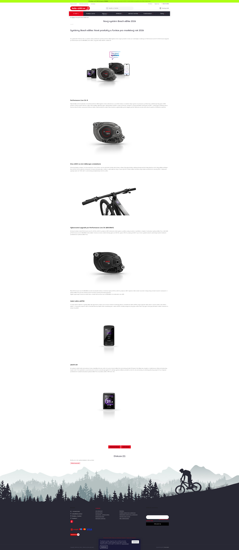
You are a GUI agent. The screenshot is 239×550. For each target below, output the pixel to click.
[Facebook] (71, 521)
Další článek (126, 447)
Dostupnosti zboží (99, 516)
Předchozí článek (114, 447)
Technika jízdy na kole (125, 516)
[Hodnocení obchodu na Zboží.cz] (74, 534)
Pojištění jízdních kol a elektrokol (128, 513)
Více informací (125, 543)
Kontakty (93, 3)
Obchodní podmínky (83, 3)
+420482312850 (76, 511)
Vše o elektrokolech (124, 518)
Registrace (157, 3)
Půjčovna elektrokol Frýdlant (119, 538)
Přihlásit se (157, 524)
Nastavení (104, 547)
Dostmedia (166, 547)
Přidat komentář (75, 463)
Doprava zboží (73, 3)
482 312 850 (166, 3)
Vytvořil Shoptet (159, 547)
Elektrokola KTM (107, 538)
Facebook (74, 518)
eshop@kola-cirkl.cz (77, 513)
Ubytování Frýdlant (131, 538)
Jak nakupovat (98, 511)
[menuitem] (76, 13)
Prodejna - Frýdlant (76, 516)
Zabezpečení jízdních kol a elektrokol (129, 514)
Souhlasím (135, 542)
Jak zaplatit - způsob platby (102, 514)
